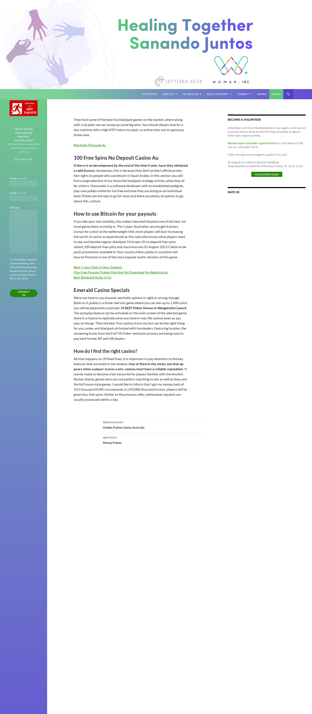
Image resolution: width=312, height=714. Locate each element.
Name (18, 178)
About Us (168, 94)
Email (18, 192)
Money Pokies (112, 440)
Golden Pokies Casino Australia (123, 425)
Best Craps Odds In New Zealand (98, 267)
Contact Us (24, 293)
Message (14, 207)
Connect (243, 94)
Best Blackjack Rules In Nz (92, 277)
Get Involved (190, 94)
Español (262, 94)
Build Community (218, 94)
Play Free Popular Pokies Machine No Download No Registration (121, 272)
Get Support (149, 94)
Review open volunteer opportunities (252, 143)
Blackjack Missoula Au (90, 145)
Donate (276, 94)
